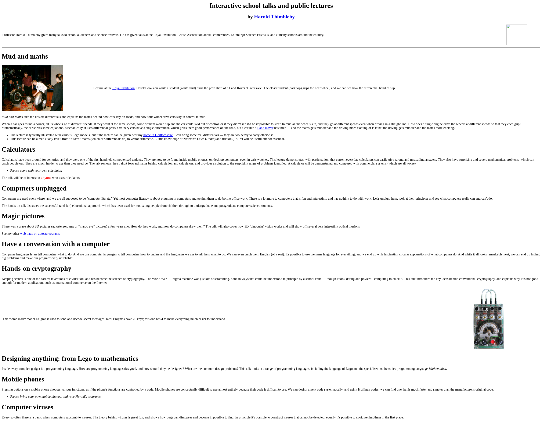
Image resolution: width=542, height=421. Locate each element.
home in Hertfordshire (158, 135)
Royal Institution (123, 88)
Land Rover (265, 128)
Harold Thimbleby (274, 16)
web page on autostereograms (40, 233)
